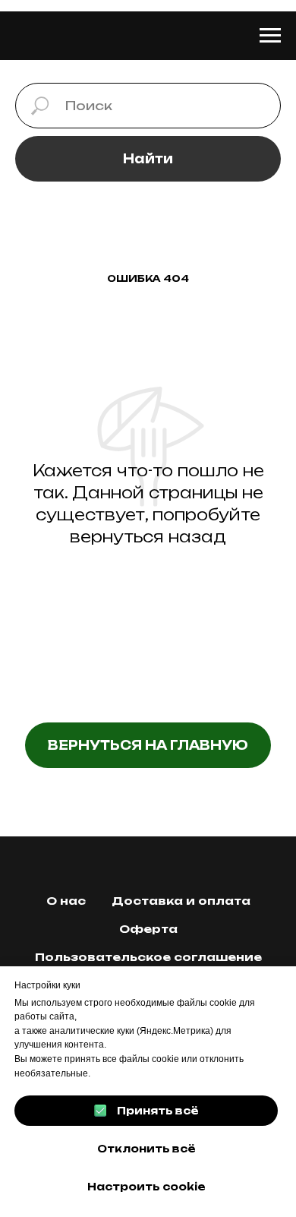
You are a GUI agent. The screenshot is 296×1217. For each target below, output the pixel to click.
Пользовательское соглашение (148, 956)
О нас (66, 900)
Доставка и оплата (181, 900)
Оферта (148, 928)
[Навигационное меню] (270, 35)
